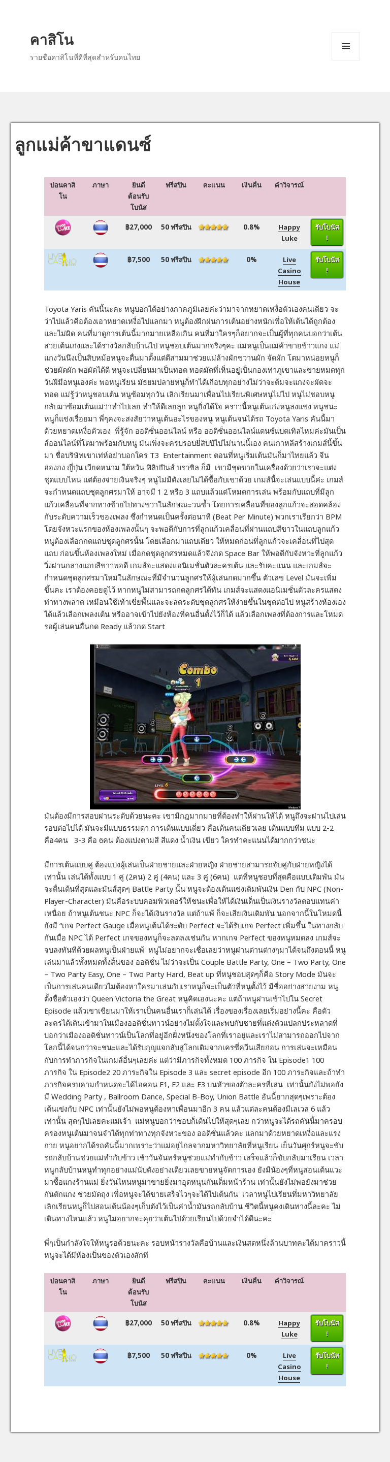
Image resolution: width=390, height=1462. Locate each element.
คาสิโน (52, 39)
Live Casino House (289, 270)
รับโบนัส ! (327, 232)
